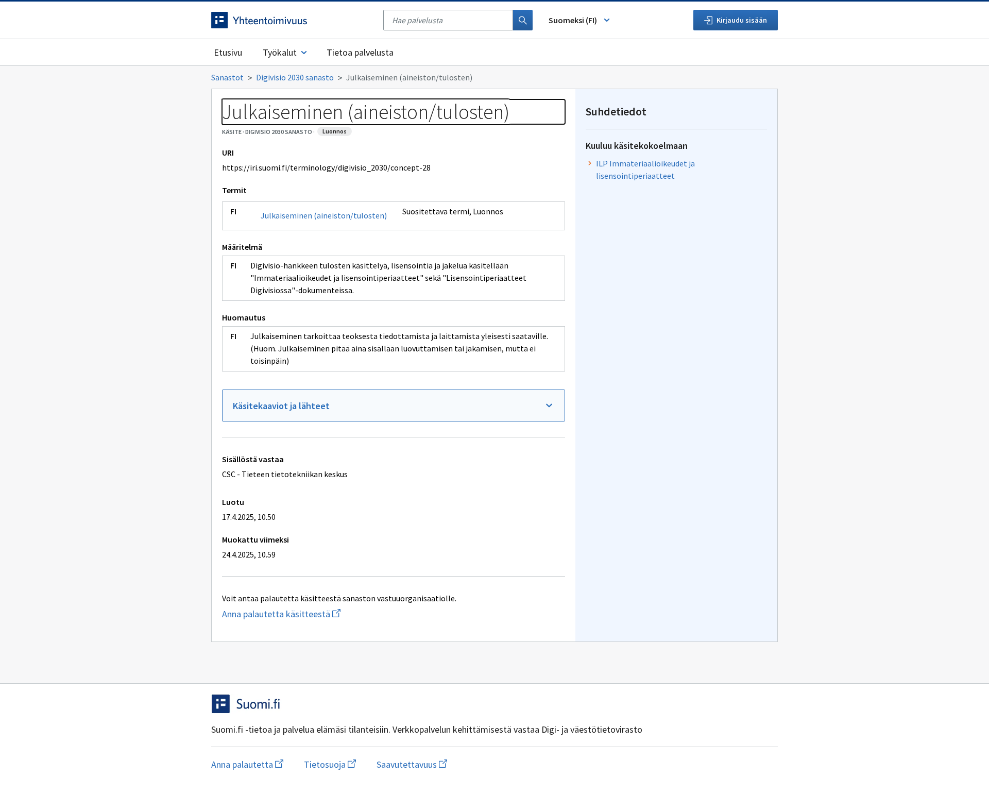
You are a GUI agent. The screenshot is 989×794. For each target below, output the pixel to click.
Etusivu (228, 52)
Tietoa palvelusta (360, 52)
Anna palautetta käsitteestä (305, 614)
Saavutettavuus (412, 764)
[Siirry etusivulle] (292, 20)
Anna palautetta (247, 764)
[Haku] (523, 20)
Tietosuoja (330, 764)
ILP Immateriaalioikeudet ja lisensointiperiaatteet (645, 169)
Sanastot (227, 77)
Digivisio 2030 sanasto (295, 77)
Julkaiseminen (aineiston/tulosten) (324, 215)
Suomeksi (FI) (573, 20)
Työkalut (280, 52)
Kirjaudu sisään (742, 20)
